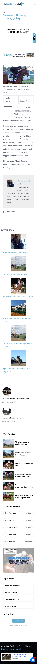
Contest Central (10, 606)
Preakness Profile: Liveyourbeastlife (15, 398)
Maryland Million (11, 592)
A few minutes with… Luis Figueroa (15, 252)
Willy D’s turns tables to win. (24, 464)
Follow (28, 513)
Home (3, 12)
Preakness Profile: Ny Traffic (12, 418)
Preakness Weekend (12, 585)
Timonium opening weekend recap (15, 274)
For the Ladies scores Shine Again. (23, 454)
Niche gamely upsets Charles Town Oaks (23, 475)
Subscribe (28, 541)
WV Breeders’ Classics (13, 599)
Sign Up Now (18, 621)
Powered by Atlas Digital (11, 649)
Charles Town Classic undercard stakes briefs (24, 486)
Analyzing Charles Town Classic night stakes (24, 496)
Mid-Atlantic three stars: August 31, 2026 (18, 297)
